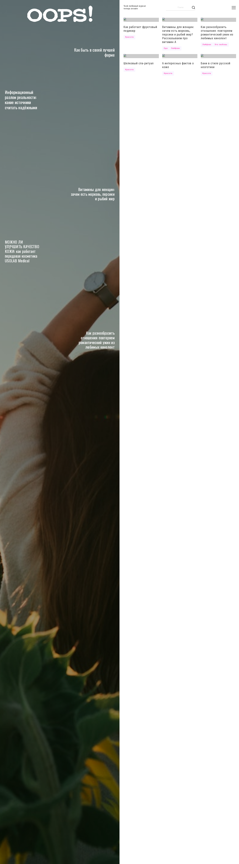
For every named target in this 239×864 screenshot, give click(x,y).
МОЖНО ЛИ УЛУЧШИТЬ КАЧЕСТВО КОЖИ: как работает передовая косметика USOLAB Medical (22, 251)
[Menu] (234, 8)
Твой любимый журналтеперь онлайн (135, 7)
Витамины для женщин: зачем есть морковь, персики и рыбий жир (93, 194)
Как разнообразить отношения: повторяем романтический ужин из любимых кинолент (97, 340)
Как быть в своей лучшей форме (94, 52)
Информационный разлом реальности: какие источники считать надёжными (21, 100)
